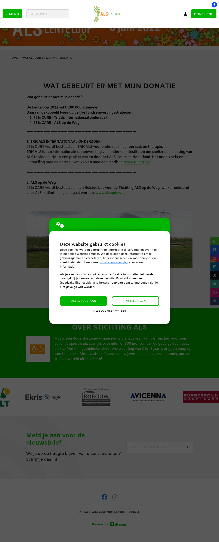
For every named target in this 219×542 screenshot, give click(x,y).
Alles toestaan (83, 301)
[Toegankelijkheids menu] (214, 4)
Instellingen (135, 301)
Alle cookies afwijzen (109, 311)
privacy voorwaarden (113, 262)
